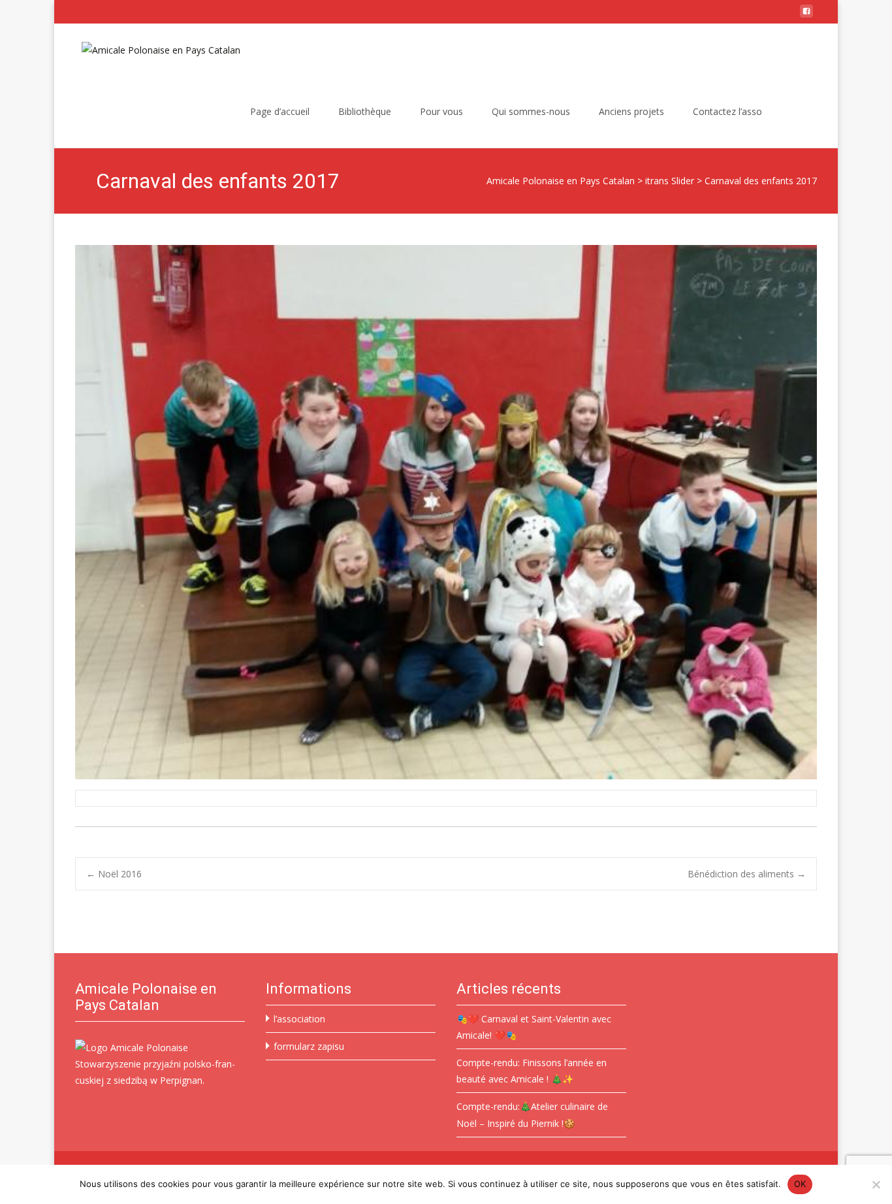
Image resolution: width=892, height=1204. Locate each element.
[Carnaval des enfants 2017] (446, 512)
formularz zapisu (309, 1046)
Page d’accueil (280, 111)
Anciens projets (631, 111)
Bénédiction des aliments (747, 874)
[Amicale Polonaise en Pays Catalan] (150, 50)
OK (800, 1184)
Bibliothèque (364, 111)
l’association (299, 1019)
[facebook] (806, 16)
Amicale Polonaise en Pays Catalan (560, 180)
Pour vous (441, 111)
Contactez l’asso (727, 111)
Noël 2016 (114, 874)
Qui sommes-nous (531, 111)
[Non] (875, 1184)
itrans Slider (669, 180)
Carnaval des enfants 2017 (761, 180)
